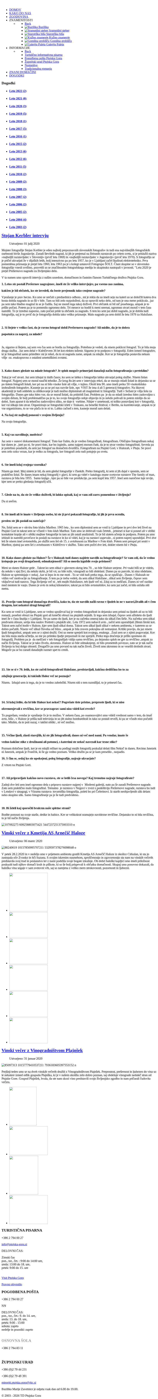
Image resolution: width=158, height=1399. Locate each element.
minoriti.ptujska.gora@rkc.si (19, 1382)
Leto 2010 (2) (17, 174)
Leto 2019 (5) (17, 113)
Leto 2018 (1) (17, 121)
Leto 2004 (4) (17, 219)
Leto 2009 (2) (17, 181)
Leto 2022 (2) (17, 91)
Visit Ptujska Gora (13, 1277)
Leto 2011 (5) (17, 166)
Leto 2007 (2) (17, 196)
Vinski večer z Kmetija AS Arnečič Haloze (43, 832)
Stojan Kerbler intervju (25, 235)
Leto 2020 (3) (17, 106)
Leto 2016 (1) (17, 136)
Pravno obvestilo (12, 1284)
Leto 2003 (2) (17, 227)
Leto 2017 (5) (17, 128)
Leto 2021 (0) (17, 98)
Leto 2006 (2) (17, 204)
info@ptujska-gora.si (14, 1244)
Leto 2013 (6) (17, 151)
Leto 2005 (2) (17, 211)
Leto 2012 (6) (17, 159)
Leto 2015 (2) (17, 144)
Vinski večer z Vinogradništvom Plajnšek (42, 1050)
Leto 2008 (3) (17, 189)
